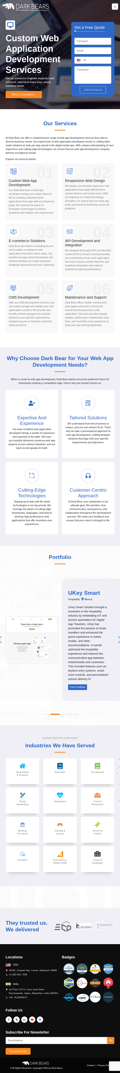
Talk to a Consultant (22, 94)
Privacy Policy (104, 1065)
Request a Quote (18, 1051)
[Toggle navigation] (115, 6)
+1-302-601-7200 (18, 974)
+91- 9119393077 (18, 997)
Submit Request (93, 89)
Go (110, 1040)
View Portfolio (85, 688)
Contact (91, 1065)
